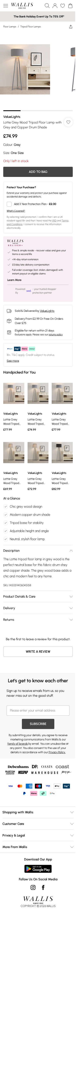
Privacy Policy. (57, 752)
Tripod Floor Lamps (30, 26)
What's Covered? (16, 210)
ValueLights (11, 117)
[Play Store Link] (38, 869)
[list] (38, 71)
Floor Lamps (9, 26)
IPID (54, 220)
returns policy (56, 334)
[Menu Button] (5, 5)
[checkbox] (38, 204)
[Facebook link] (43, 887)
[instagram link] (33, 887)
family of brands (17, 743)
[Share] (70, 26)
